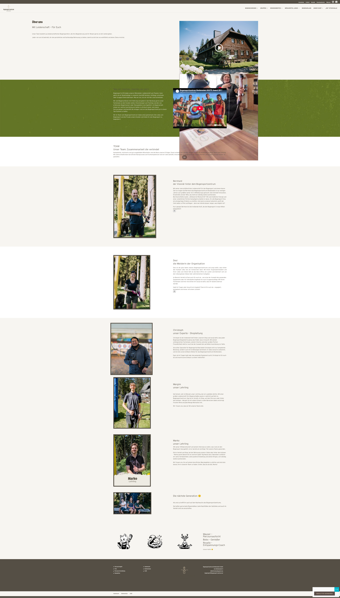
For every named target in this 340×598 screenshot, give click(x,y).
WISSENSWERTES (275, 8)
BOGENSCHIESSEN (250, 8)
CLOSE (336, 589)
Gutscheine (301, 2)
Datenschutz (147, 568)
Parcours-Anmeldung (120, 571)
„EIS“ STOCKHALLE (331, 8)
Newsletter (117, 573)
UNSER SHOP (317, 8)
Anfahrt (308, 2)
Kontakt (313, 2)
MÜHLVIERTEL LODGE (291, 8)
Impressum (147, 566)
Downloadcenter (321, 2)
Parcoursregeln (118, 566)
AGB (145, 571)
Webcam (328, 2)
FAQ (116, 568)
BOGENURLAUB (306, 8)
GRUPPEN (263, 8)
